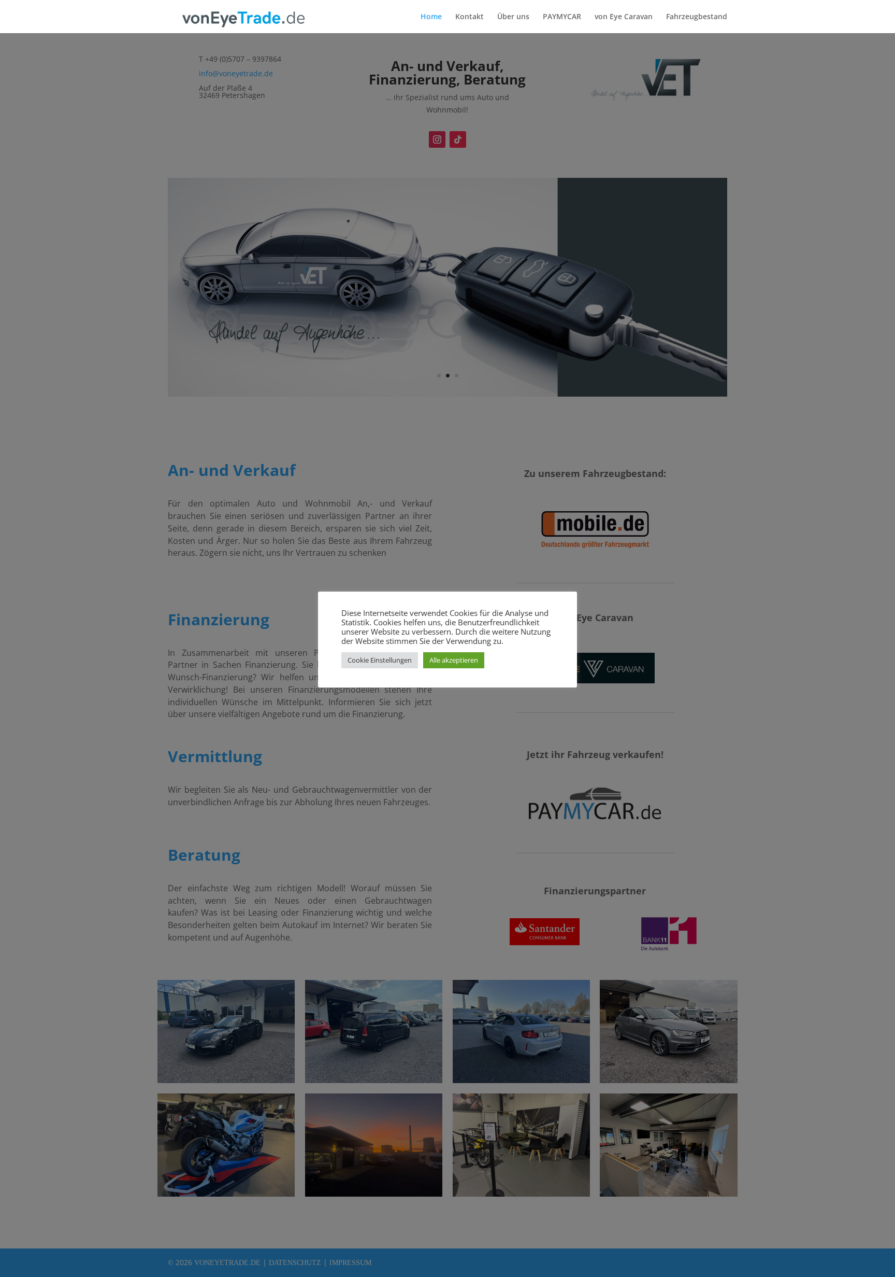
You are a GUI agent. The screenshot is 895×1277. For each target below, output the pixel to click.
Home (431, 17)
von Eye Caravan (624, 17)
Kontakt (469, 17)
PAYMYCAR (562, 17)
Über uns (513, 17)
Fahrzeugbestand (696, 17)
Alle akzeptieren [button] (453, 660)
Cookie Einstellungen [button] (380, 660)
